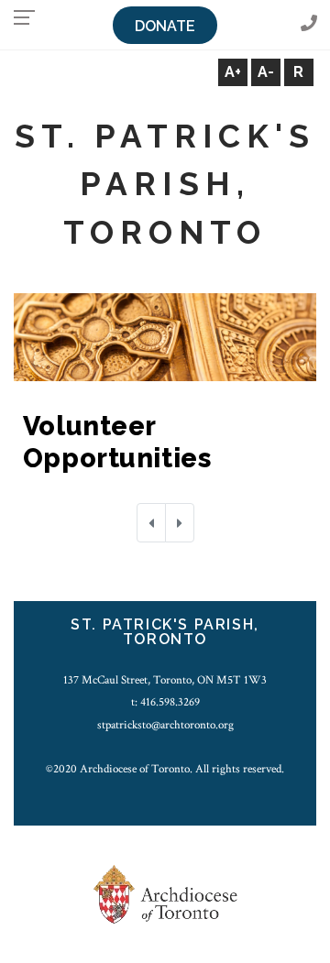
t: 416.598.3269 (165, 702)
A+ (233, 72)
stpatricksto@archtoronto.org (165, 724)
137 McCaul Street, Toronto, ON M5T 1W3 (165, 680)
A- (266, 72)
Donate (165, 26)
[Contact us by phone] (309, 24)
